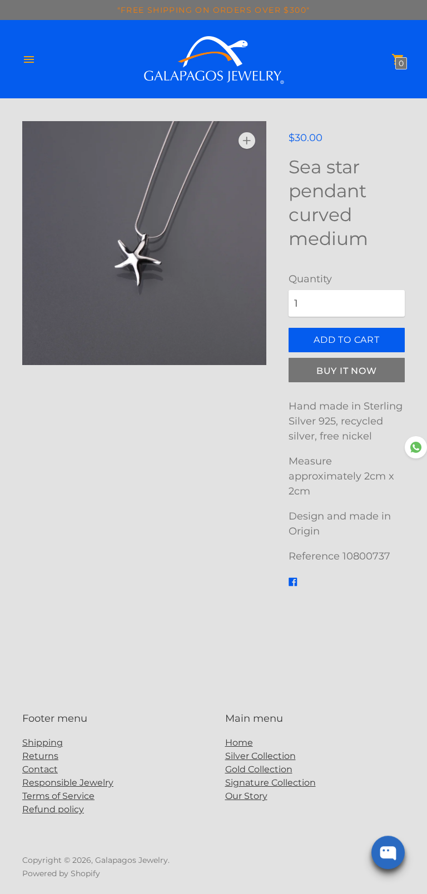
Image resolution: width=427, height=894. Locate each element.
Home (239, 742)
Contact (40, 769)
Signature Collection (270, 782)
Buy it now (346, 371)
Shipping (42, 742)
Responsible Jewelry (67, 782)
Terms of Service (58, 796)
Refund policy (53, 809)
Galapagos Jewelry (131, 860)
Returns (40, 756)
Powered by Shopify (61, 873)
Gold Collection (258, 769)
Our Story (246, 796)
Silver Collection (260, 756)
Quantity (310, 279)
